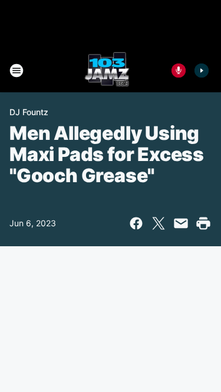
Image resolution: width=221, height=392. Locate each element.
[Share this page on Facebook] (136, 223)
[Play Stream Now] (201, 70)
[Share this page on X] (158, 223)
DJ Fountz (28, 112)
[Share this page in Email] (181, 223)
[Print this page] (203, 223)
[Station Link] (107, 70)
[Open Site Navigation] (16, 70)
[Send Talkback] (178, 70)
